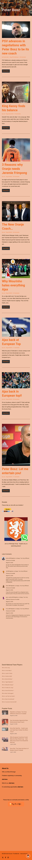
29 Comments (16, 293)
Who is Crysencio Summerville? (9, 702)
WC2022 (10, 176)
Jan (4, 114)
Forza (7, 609)
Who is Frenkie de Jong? (7, 687)
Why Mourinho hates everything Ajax (13, 285)
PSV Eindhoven (15, 57)
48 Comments (16, 232)
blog (11, 57)
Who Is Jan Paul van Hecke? (8, 696)
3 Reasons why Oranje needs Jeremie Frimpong (14, 169)
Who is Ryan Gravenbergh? (8, 699)
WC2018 (10, 232)
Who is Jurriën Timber (7, 673)
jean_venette (9, 597)
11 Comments (16, 347)
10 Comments (17, 114)
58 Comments (16, 176)
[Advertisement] (16, 642)
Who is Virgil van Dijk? (7, 676)
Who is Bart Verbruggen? (8, 693)
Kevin (7, 586)
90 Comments (23, 57)
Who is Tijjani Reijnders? (7, 682)
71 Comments (16, 477)
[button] (28, 3)
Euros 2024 (10, 114)
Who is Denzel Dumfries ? (8, 690)
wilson (7, 558)
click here (4, 779)
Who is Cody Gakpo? (7, 670)
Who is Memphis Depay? (7, 685)
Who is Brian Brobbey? (7, 679)
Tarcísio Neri (6, 57)
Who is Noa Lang (6, 667)
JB (6, 571)
